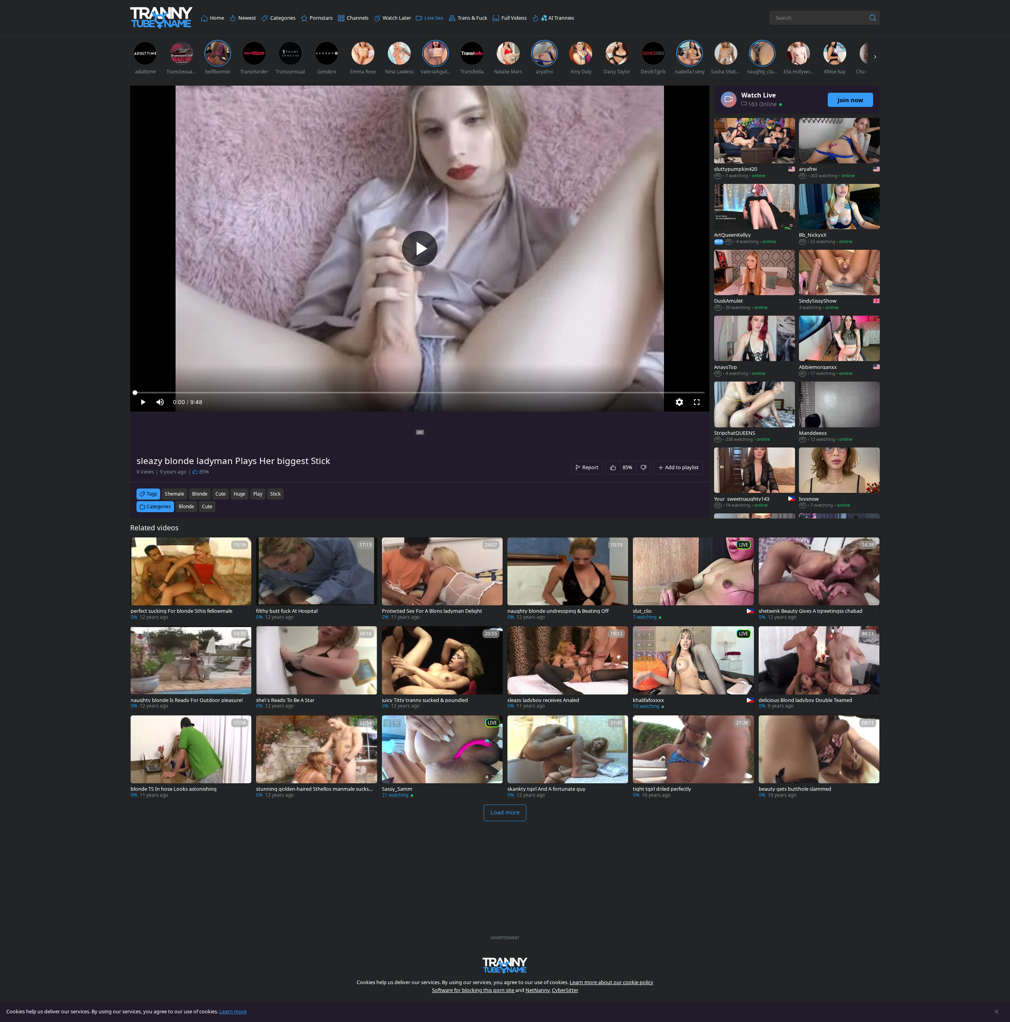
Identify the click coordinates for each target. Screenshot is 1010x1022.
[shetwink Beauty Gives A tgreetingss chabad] (819, 579)
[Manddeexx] (839, 413)
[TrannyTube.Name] (161, 18)
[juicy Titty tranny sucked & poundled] (442, 668)
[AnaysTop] (754, 347)
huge (239, 493)
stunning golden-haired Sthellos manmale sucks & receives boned (315, 789)
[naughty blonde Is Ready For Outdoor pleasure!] (191, 668)
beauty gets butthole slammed (795, 789)
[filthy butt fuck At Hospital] (316, 579)
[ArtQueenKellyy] (754, 215)
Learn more (233, 1011)
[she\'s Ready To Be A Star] (316, 668)
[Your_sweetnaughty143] (754, 478)
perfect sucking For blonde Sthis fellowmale (181, 611)
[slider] (420, 392)
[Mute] (160, 402)
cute (220, 493)
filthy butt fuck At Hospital (287, 611)
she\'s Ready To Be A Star (285, 700)
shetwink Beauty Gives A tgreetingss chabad (810, 611)
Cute (207, 506)
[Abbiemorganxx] (839, 347)
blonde (200, 493)
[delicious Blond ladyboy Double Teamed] (819, 668)
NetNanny (538, 990)
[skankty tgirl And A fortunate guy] (567, 757)
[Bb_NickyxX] (839, 215)
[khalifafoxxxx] (693, 668)
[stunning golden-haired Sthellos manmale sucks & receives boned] (316, 757)
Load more (505, 812)
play (257, 493)
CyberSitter (565, 990)
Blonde (186, 506)
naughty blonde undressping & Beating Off (558, 611)
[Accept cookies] (996, 1012)
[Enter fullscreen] (697, 402)
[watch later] (140, 547)
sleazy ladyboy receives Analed (543, 700)
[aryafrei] (839, 149)
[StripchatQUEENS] (754, 413)
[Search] (872, 17)
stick (275, 493)
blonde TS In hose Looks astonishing (174, 789)
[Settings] (679, 402)
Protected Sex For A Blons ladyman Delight (432, 611)
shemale (174, 493)
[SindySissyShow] (839, 281)
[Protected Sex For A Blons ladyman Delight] (442, 579)
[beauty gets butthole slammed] (819, 757)
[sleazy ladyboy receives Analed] (567, 668)
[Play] (420, 248)
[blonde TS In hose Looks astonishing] (191, 757)
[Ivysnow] (839, 478)
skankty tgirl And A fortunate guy (546, 789)
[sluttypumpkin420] (754, 149)
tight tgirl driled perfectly (662, 789)
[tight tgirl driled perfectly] (693, 757)
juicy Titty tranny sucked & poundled (425, 700)
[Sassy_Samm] (442, 757)
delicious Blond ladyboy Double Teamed (805, 700)
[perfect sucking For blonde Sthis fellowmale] (191, 579)
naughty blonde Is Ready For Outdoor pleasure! (187, 700)
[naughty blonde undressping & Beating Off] (567, 579)
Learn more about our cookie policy (611, 982)
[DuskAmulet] (754, 281)
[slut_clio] (693, 579)
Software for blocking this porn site (473, 990)
